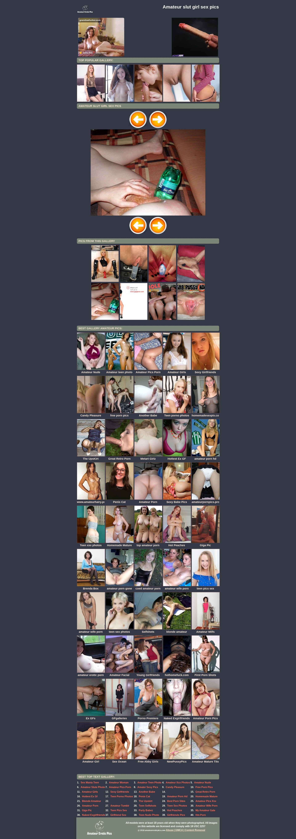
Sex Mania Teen (90, 782)
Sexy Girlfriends (119, 791)
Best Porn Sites (176, 801)
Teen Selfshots (147, 805)
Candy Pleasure (175, 787)
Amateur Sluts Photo (93, 787)
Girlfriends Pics (176, 815)
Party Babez (146, 810)
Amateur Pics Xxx (205, 801)
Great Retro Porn (205, 791)
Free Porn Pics (204, 787)
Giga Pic (87, 810)
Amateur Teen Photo (149, 782)
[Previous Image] (138, 128)
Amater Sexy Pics (147, 787)
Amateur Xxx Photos (178, 782)
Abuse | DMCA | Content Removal (185, 830)
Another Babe (147, 791)
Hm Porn (200, 815)
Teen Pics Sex (118, 810)
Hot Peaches (174, 810)
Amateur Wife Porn (206, 805)
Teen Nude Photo (149, 815)
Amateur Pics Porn (120, 787)
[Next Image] (158, 128)
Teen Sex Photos (177, 805)
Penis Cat (144, 796)
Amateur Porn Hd (177, 796)
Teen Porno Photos (121, 796)
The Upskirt (145, 801)
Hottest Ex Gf (89, 796)
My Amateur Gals (205, 810)
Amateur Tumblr (119, 805)
